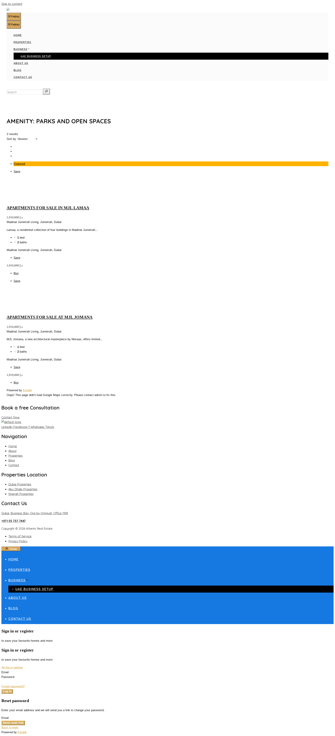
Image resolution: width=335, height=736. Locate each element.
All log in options (12, 667)
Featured (19, 163)
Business (20, 49)
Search (11, 86)
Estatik (27, 390)
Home (18, 35)
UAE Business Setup (36, 56)
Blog (17, 70)
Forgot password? (13, 686)
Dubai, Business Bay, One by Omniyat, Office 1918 (34, 513)
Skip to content (11, 4)
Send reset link (13, 722)
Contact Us (23, 77)
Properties (22, 42)
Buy (16, 273)
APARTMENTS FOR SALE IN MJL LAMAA (48, 208)
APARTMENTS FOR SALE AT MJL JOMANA (49, 317)
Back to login (9, 727)
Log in (7, 691)
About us (21, 63)
